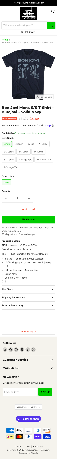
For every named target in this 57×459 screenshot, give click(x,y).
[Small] (7, 147)
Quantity (6, 191)
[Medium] (19, 147)
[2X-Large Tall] (44, 163)
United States (27, 406)
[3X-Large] (23, 155)
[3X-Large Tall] (11, 171)
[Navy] (7, 185)
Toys (27, 446)
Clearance (38, 446)
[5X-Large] (9, 163)
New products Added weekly (29, 3)
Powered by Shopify (28, 453)
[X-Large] (43, 147)
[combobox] (24, 25)
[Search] (51, 25)
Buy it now (28, 219)
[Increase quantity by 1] (29, 198)
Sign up (45, 391)
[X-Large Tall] (25, 163)
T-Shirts (18, 446)
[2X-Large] (9, 155)
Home (5, 39)
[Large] (31, 147)
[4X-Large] (38, 155)
